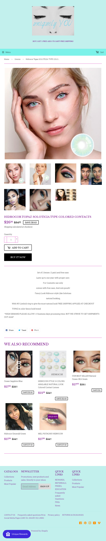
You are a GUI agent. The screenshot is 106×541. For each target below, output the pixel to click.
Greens (17, 59)
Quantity (8, 234)
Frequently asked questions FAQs (31, 515)
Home (6, 59)
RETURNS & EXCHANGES (73, 515)
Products (8, 480)
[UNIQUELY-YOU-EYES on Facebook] (80, 523)
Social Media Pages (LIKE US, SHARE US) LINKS (24, 518)
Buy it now (18, 257)
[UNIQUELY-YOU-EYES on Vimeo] (99, 523)
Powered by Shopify (39, 531)
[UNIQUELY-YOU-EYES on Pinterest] (85, 523)
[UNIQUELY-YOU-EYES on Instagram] (89, 523)
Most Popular (10, 484)
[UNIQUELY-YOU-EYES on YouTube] (94, 523)
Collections (9, 476)
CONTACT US (9, 515)
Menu (8, 52)
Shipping (8, 226)
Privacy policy (54, 515)
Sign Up (44, 486)
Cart (102, 52)
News (57, 505)
